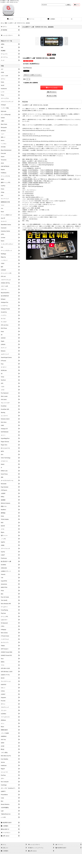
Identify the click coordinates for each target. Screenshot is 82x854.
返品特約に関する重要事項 (31, 82)
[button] (72, 19)
